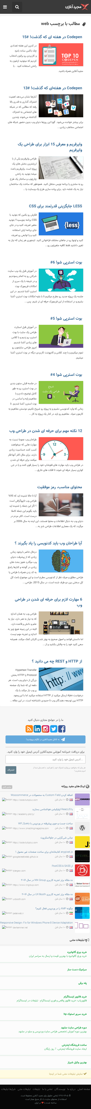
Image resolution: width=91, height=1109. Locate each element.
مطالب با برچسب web (60, 23)
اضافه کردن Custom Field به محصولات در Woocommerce (42, 795)
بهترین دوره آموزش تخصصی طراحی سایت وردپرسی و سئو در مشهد (52, 1030)
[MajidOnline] (77, 7)
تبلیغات (36, 1089)
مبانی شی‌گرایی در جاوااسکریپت (56, 838)
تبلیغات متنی (24, 1089)
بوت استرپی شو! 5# (66, 318)
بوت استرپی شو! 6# (66, 262)
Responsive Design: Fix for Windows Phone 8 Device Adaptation (36, 923)
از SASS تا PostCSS (62, 866)
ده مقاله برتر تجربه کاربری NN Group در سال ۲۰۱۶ (47, 880)
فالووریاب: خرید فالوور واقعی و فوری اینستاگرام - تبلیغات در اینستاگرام (52, 999)
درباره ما (71, 1089)
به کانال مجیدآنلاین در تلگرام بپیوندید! (43, 739)
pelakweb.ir (18, 913)
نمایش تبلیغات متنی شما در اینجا (66, 1074)
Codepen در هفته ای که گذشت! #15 (52, 37)
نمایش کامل (7, 787)
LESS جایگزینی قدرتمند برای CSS (55, 206)
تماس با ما (47, 1089)
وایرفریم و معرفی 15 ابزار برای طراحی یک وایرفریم (50, 147)
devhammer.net (20, 927)
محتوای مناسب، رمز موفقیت (59, 487)
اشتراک (10, 770)
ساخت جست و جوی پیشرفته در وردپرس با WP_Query (45, 824)
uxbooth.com (19, 899)
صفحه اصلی (83, 1089)
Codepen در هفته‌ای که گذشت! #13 (52, 88)
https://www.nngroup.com (26, 885)
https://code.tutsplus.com (25, 800)
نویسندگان (59, 1089)
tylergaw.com (19, 871)
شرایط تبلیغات (8, 1089)
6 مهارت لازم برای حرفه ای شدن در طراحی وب (48, 602)
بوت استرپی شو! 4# (66, 375)
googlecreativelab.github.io (25, 857)
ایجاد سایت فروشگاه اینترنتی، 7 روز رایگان (65, 1047)
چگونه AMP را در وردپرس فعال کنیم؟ (54, 909)
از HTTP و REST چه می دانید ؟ (57, 661)
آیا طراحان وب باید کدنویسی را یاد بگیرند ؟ (48, 543)
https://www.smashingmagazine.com (31, 828)
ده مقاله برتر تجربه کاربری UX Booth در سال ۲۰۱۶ (47, 894)
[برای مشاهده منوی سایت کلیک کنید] (5, 7)
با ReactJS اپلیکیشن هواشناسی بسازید (52, 809)
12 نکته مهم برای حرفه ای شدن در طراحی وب (45, 431)
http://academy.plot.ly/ (23, 814)
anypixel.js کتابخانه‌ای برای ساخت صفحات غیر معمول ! (44, 852)
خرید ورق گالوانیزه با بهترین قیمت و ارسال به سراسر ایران (58, 954)
